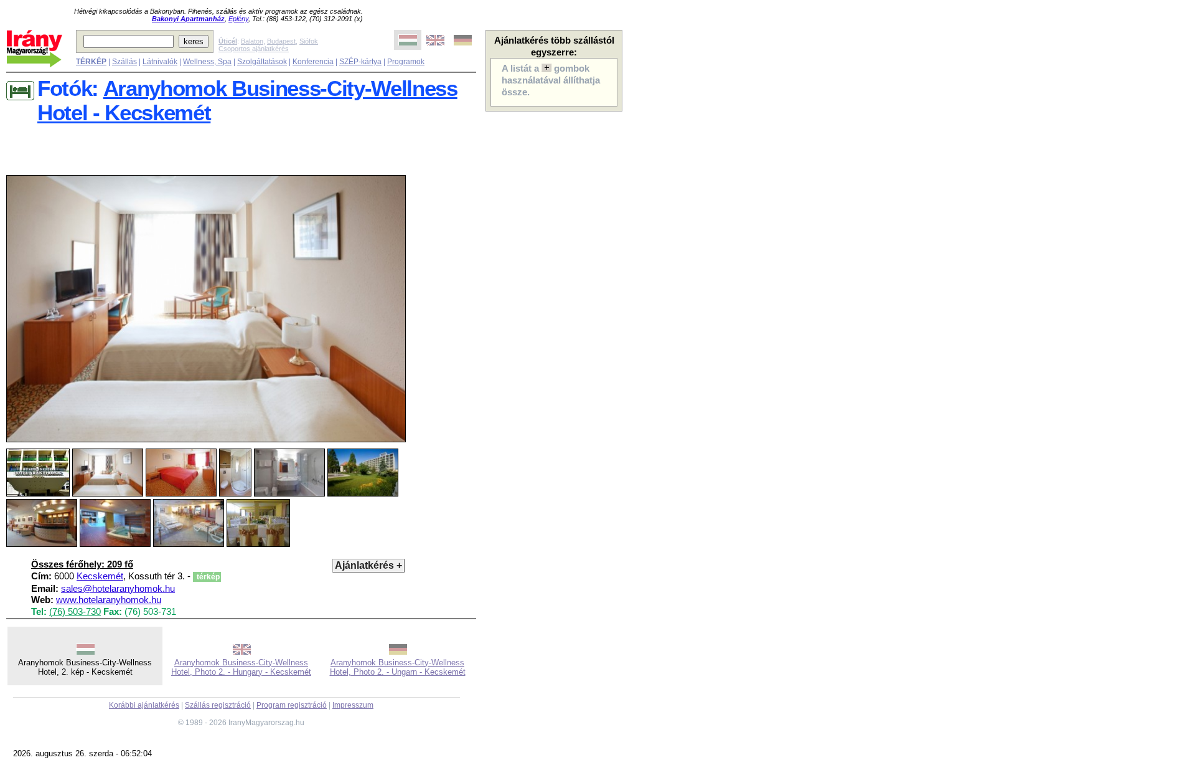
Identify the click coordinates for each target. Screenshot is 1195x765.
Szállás (124, 61)
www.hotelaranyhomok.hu (108, 600)
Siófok (308, 41)
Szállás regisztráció (218, 705)
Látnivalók (160, 61)
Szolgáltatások (262, 61)
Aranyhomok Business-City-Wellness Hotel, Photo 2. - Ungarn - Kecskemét (398, 667)
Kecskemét (100, 576)
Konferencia (313, 61)
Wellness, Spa (207, 61)
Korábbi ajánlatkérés (144, 705)
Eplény (238, 18)
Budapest (281, 41)
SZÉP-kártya (360, 61)
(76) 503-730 (75, 612)
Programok (405, 61)
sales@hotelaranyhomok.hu (118, 589)
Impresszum (352, 705)
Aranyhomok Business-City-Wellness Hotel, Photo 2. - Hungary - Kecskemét (241, 667)
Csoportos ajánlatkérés (253, 48)
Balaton (252, 41)
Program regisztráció (291, 705)
